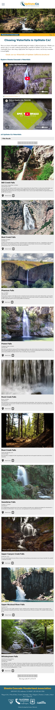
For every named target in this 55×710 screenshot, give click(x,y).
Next (36, 142)
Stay (30, 695)
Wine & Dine (13, 695)
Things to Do (5, 695)
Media (47, 695)
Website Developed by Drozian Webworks (27, 707)
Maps (50, 34)
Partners (41, 695)
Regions (35, 695)
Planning (25, 695)
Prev (19, 142)
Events (20, 695)
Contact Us (29, 696)
